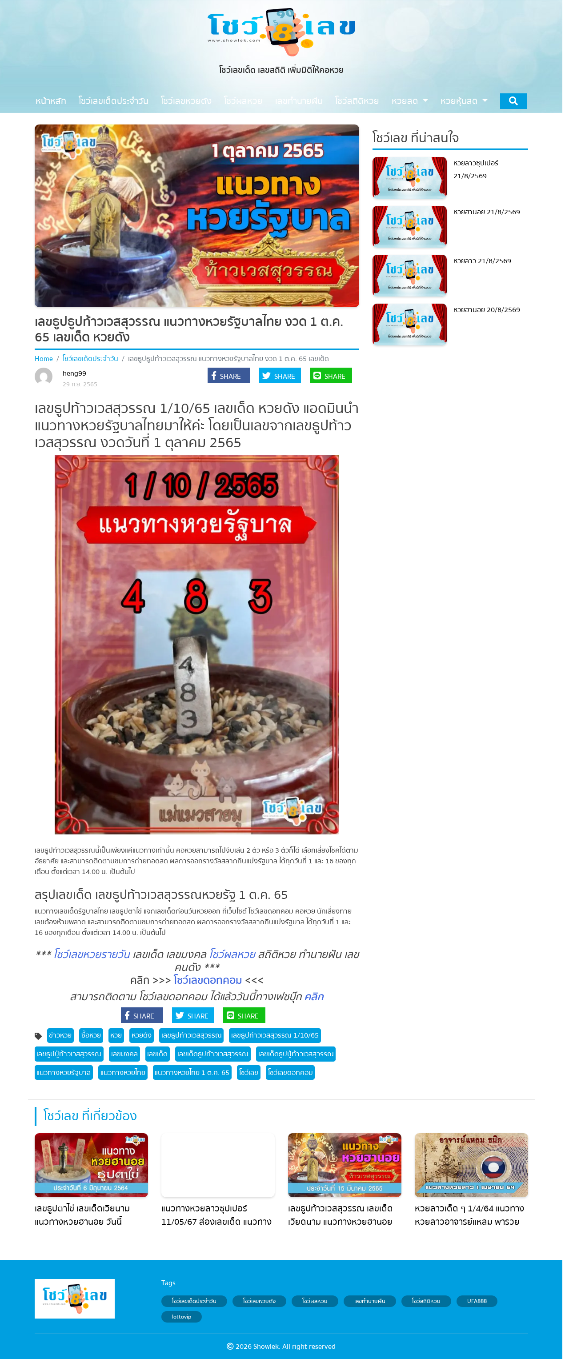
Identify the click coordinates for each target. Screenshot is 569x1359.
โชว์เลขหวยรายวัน (91, 954)
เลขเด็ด (157, 1054)
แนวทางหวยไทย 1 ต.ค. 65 (192, 1072)
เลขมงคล (124, 1054)
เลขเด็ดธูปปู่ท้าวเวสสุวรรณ (296, 1054)
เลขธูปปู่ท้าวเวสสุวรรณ (68, 1054)
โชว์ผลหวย (232, 954)
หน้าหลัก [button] (51, 101)
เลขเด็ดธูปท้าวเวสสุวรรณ (212, 1054)
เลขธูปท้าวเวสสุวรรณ (191, 1035)
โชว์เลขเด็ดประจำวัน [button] (113, 101)
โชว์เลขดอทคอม (208, 980)
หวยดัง (142, 1035)
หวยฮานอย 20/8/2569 (486, 310)
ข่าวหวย (60, 1035)
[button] (229, 376)
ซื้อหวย (91, 1035)
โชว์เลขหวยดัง (259, 1301)
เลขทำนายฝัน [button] (299, 101)
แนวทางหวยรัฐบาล (63, 1072)
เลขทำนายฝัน (369, 1301)
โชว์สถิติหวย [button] (357, 101)
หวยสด (406, 101)
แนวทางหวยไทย (122, 1072)
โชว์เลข (248, 1072)
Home (44, 359)
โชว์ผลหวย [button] (243, 101)
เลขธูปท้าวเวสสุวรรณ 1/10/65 (275, 1035)
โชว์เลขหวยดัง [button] (186, 101)
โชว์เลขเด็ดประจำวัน (90, 359)
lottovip (181, 1316)
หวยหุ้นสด (460, 101)
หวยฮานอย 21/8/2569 (486, 212)
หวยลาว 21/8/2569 (482, 261)
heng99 (74, 373)
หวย (116, 1035)
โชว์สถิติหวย (426, 1301)
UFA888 (477, 1301)
